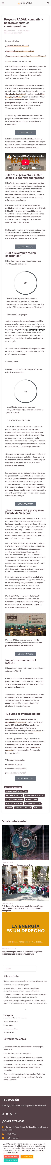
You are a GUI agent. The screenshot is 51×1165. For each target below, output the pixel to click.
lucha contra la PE (32, 803)
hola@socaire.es (12, 1138)
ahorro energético (13, 787)
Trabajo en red (9, 1032)
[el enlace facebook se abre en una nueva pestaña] (11, 1113)
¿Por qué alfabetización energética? (19, 51)
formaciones (31, 799)
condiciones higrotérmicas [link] (35, 329)
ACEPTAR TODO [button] (11, 1160)
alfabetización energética (16, 791)
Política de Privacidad (37, 1105)
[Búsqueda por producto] (48, 3)
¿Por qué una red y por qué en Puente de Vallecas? (25, 56)
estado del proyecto (11, 1021)
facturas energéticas (14, 799)
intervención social (14, 803)
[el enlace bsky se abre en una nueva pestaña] (7, 1113)
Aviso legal (6, 1105)
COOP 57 (17, 97)
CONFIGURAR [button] (27, 1156)
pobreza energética (13, 33)
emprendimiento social (34, 795)
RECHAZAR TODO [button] (11, 1156)
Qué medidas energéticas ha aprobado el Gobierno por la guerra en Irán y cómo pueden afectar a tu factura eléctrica (24, 1077)
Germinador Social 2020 (15, 94)
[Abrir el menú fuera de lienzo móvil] (3, 3)
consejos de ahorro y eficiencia (15, 1018)
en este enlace (35, 730)
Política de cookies (19, 1105)
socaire (11, 31)
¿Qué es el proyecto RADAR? (17, 45)
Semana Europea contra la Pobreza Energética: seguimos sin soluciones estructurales (22, 952)
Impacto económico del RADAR (18, 61)
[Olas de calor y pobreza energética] (25, 842)
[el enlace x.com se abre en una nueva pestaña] (15, 1113)
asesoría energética (14, 795)
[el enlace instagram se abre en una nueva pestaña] (3, 1113)
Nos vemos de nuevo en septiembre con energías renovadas (25, 981)
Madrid (9, 808)
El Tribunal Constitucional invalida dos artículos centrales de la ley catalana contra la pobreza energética (22, 908)
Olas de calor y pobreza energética (17, 865)
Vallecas (37, 808)
